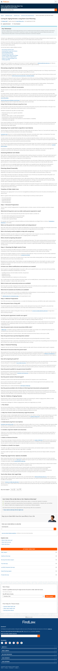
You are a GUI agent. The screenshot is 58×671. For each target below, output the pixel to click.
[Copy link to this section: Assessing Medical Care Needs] (21, 152)
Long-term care (4, 134)
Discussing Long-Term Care (8, 49)
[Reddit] (18, 643)
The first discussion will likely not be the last (10, 100)
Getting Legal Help (6, 59)
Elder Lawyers (4, 552)
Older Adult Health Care (9, 608)
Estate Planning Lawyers (6, 571)
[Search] (56, 2)
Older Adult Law (16, 15)
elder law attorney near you (44, 63)
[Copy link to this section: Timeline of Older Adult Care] (20, 189)
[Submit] (55, 529)
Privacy (6, 667)
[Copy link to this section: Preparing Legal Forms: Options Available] (28, 455)
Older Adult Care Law (6, 542)
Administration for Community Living (11, 296)
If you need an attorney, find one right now (13, 509)
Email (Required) (5, 526)
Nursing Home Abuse (8, 610)
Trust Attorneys (4, 563)
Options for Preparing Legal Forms (9, 58)
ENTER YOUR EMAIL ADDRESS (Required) (9, 633)
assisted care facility (25, 255)
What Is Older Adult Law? (7, 540)
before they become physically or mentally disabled (23, 75)
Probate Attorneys (5, 574)
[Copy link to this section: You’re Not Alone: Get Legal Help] (22, 474)
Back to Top (29, 617)
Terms (2, 667)
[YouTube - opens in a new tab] (6, 643)
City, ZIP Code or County (8, 594)
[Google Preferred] (21, 643)
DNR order (4, 329)
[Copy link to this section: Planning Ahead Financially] (19, 168)
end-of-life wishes (4, 98)
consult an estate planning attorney (40, 310)
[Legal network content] (56, 661)
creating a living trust (34, 416)
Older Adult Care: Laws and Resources (27, 15)
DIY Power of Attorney (25, 385)
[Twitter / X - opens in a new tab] (10, 643)
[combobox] (23, 596)
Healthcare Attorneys (5, 556)
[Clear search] (43, 596)
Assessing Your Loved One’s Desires (9, 51)
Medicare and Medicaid (50, 353)
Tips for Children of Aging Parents (9, 56)
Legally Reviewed (6, 24)
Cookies (16, 667)
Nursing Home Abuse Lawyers (7, 559)
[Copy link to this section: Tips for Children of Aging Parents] (23, 395)
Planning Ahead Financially (7, 54)
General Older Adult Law (9, 606)
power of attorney (38, 440)
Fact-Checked (17, 24)
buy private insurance (21, 363)
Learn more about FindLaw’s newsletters (9, 533)
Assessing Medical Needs (7, 52)
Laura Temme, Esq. (20, 21)
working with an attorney (19, 461)
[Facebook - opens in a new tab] (2, 643)
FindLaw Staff (4, 21)
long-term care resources (22, 373)
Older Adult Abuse (6, 544)
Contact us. (50, 628)
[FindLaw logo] (6, 2)
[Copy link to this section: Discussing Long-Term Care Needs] (23, 67)
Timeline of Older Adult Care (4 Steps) (10, 55)
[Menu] (1, 2)
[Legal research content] (56, 658)
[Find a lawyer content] (56, 650)
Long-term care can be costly (7, 424)
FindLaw (2, 15)
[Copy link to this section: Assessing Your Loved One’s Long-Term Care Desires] (34, 127)
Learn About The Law (8, 15)
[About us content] (56, 647)
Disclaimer (11, 667)
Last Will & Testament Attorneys (8, 567)
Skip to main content (29, 1)
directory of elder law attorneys (12, 482)
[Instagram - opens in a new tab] (14, 643)
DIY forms (19, 459)
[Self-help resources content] (56, 654)
